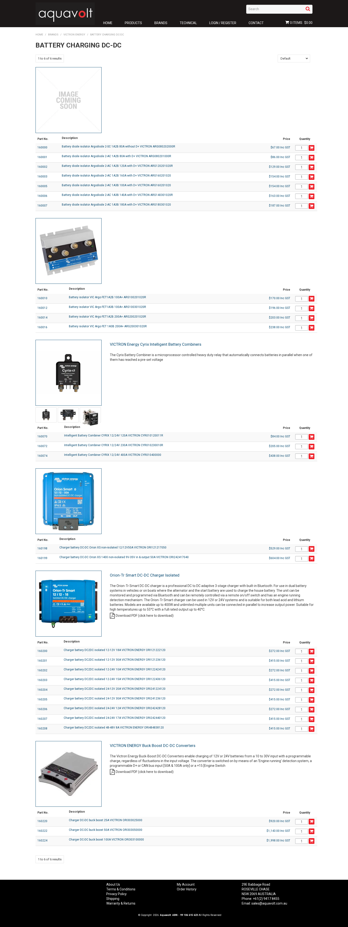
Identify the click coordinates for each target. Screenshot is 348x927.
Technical (188, 23)
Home (107, 23)
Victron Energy (74, 34)
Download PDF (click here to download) (145, 615)
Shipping (112, 899)
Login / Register (222, 23)
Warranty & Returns (120, 903)
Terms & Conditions (120, 889)
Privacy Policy (116, 894)
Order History (186, 889)
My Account (186, 884)
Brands (160, 23)
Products (133, 23)
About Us (113, 884)
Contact (256, 23)
